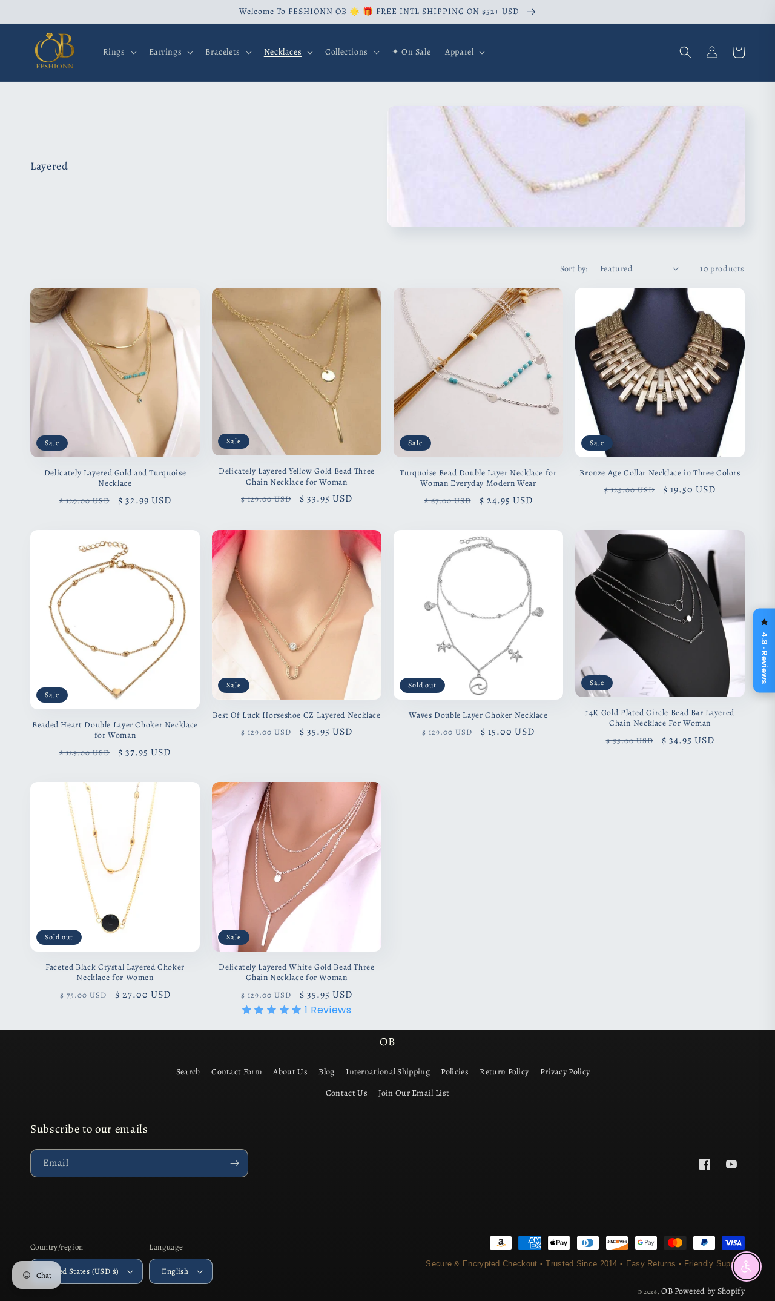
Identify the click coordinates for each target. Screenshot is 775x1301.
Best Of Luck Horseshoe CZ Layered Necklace (296, 715)
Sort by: (574, 268)
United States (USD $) (81, 1271)
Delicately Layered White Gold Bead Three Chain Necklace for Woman (296, 972)
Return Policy (504, 1072)
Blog (326, 1072)
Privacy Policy (565, 1072)
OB (667, 1291)
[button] (119, 52)
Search (188, 1072)
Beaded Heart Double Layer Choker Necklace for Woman (115, 730)
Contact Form (236, 1072)
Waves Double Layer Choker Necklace (478, 715)
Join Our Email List (413, 1093)
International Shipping (388, 1072)
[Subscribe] (234, 1163)
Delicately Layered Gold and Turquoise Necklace (115, 478)
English (175, 1271)
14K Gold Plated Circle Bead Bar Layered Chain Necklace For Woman (659, 718)
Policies (454, 1072)
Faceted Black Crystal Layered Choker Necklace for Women (115, 972)
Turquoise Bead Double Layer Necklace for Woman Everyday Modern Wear (478, 478)
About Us (290, 1072)
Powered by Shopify (709, 1291)
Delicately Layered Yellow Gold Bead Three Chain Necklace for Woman (297, 476)
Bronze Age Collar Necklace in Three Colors (659, 473)
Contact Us (347, 1093)
